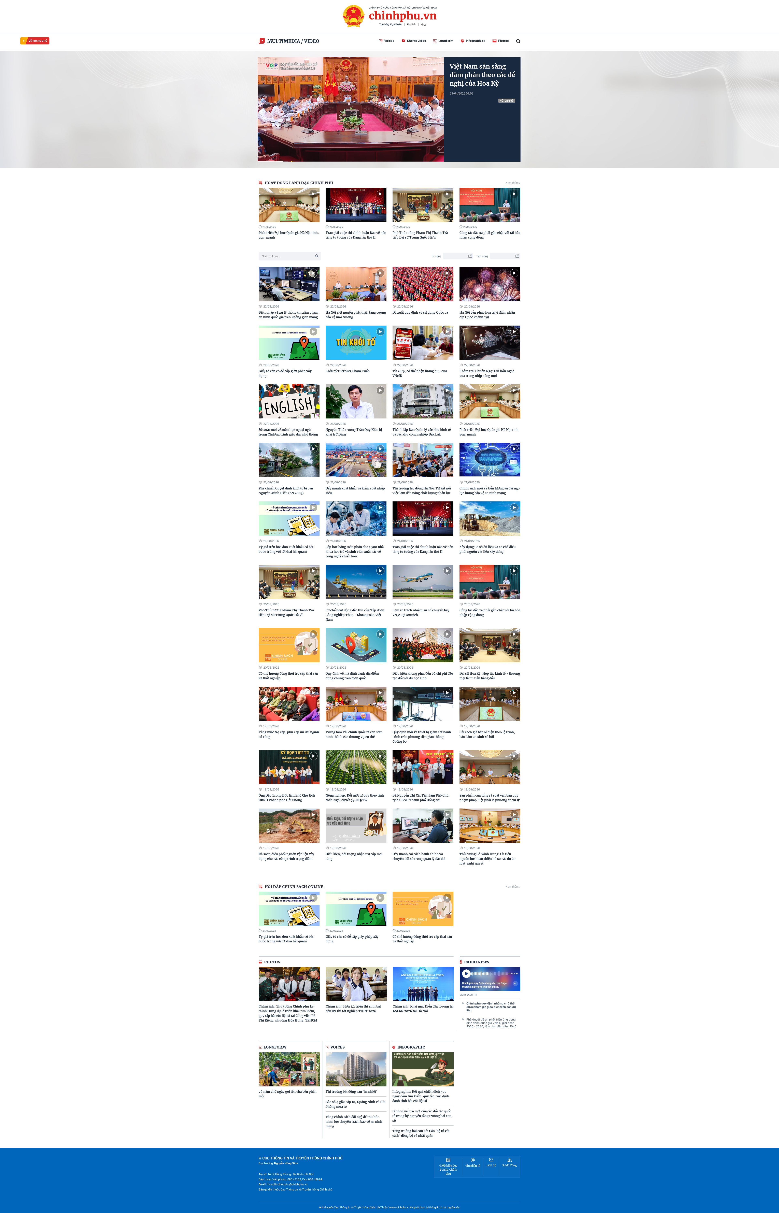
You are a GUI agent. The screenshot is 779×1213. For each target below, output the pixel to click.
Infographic (411, 1047)
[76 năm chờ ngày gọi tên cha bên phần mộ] (289, 1069)
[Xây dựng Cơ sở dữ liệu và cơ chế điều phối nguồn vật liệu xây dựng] (489, 518)
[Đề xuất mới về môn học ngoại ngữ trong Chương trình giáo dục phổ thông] (289, 401)
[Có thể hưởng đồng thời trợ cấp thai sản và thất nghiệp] (289, 645)
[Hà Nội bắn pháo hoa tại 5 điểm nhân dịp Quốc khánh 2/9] (489, 284)
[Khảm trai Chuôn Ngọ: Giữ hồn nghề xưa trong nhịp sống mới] (489, 343)
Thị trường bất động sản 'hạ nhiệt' (351, 1092)
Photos (503, 41)
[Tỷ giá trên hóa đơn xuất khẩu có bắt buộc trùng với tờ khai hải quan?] (289, 518)
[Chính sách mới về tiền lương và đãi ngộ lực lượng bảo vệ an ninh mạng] (489, 460)
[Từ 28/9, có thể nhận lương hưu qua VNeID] (423, 343)
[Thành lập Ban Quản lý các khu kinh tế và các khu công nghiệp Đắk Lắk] (423, 401)
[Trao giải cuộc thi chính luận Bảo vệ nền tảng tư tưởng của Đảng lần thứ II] (356, 205)
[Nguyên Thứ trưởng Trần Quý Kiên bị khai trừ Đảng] (356, 401)
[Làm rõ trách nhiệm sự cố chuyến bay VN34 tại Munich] (423, 582)
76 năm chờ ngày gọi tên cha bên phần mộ (287, 1094)
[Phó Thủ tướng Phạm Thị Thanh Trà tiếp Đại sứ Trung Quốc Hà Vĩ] (423, 205)
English (411, 24)
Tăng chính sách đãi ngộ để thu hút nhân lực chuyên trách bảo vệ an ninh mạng (354, 1121)
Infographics (475, 41)
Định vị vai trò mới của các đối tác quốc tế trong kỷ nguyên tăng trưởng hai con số (421, 1116)
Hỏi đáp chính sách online (294, 886)
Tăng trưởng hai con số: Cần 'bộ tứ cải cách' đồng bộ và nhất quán (420, 1133)
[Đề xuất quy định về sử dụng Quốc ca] (423, 284)
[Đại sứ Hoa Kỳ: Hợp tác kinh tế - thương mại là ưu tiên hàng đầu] (489, 645)
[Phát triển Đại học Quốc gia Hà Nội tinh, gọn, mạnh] (289, 205)
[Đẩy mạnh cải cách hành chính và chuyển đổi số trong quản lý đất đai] (423, 826)
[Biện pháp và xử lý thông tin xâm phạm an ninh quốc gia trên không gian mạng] (289, 284)
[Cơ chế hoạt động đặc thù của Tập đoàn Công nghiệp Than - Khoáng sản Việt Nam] (356, 582)
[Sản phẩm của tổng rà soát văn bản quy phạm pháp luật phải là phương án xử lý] (489, 767)
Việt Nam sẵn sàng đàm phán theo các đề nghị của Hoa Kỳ (482, 74)
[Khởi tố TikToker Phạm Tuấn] (356, 343)
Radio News (476, 962)
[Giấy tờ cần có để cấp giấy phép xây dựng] (289, 343)
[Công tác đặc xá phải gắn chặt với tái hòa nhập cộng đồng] (489, 205)
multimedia (283, 41)
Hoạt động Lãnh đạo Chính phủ (299, 183)
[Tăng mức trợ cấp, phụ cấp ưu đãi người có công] (289, 704)
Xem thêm (512, 182)
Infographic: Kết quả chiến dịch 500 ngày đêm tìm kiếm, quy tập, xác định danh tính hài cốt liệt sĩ (420, 1096)
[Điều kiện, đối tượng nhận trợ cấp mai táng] (356, 826)
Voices (389, 41)
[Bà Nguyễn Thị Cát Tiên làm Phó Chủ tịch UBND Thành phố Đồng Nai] (423, 767)
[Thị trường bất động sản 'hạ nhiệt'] (356, 1069)
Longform (445, 41)
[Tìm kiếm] (518, 41)
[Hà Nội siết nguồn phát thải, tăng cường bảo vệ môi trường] (356, 284)
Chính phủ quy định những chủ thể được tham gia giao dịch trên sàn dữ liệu (484, 985)
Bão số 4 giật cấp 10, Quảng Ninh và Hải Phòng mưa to (355, 1104)
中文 (423, 24)
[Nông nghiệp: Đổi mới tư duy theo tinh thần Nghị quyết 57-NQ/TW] (356, 767)
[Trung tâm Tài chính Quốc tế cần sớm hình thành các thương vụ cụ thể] (356, 704)
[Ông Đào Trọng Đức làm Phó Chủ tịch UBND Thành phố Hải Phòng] (289, 767)
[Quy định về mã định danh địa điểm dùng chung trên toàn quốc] (356, 645)
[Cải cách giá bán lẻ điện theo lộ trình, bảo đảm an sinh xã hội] (489, 704)
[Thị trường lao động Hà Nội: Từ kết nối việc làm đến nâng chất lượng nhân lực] (423, 460)
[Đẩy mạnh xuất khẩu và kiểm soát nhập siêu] (356, 460)
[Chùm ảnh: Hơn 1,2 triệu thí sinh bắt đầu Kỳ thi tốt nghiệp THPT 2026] (356, 984)
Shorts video (416, 41)
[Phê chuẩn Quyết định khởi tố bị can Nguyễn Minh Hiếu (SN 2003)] (289, 460)
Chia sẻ (509, 100)
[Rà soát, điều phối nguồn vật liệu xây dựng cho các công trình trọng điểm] (289, 826)
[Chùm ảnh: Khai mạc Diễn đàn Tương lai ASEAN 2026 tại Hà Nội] (423, 984)
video (311, 41)
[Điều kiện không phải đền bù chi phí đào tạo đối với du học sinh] (423, 645)
